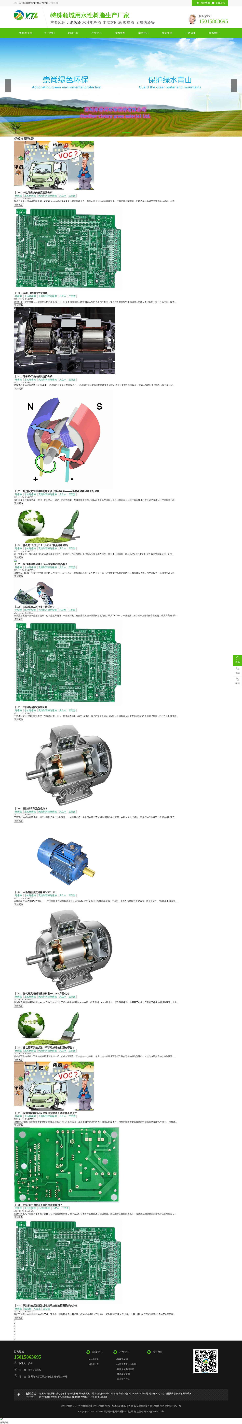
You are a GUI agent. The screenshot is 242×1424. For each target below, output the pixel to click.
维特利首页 (25, 33)
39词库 (135, 1393)
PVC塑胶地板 (64, 1397)
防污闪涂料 (44, 1397)
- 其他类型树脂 (123, 1374)
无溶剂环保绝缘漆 (47, 196)
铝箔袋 (114, 1393)
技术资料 (120, 33)
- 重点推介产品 (123, 1379)
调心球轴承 (61, 1393)
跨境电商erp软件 (102, 1393)
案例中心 (143, 33)
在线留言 (220, 3)
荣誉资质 (167, 33)
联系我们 (214, 33)
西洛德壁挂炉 (167, 1393)
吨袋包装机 (154, 1393)
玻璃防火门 (103, 1397)
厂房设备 (190, 33)
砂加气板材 (72, 1393)
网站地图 (205, 3)
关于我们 (49, 33)
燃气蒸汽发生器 (86, 1393)
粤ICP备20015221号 (154, 1411)
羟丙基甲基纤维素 (182, 1393)
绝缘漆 (75, 22)
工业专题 (144, 1393)
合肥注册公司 (125, 1393)
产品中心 (96, 33)
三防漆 (72, 196)
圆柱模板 (51, 1393)
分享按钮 (4, 1422)
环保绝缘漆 (44, 1208)
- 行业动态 (94, 1364)
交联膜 (54, 1397)
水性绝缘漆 (30, 196)
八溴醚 (93, 1397)
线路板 (27, 1309)
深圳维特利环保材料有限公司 (38, 3)
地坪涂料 (85, 1397)
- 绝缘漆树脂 (122, 1359)
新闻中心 (73, 33)
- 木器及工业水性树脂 (126, 1364)
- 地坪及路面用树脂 (125, 1369)
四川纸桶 (76, 1397)
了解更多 (18, 204)
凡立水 (62, 196)
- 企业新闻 (94, 1359)
